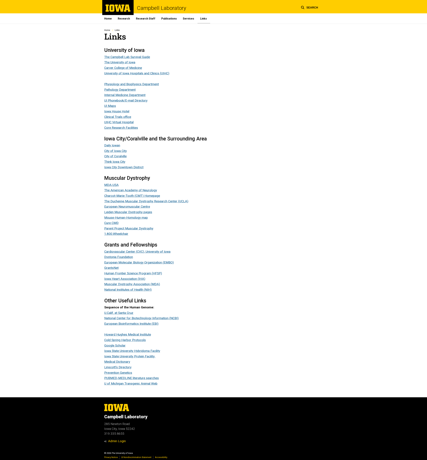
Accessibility (161, 457)
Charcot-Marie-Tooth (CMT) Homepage (132, 196)
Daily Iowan (112, 145)
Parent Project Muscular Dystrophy (128, 228)
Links (203, 18)
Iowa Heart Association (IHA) (124, 279)
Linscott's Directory (117, 367)
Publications (169, 18)
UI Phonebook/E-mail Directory (125, 100)
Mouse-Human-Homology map (126, 217)
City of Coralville (115, 156)
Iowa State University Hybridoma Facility (132, 351)
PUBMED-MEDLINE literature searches (131, 378)
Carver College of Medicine (123, 68)
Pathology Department (120, 90)
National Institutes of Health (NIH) (128, 290)
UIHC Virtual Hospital (119, 122)
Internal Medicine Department (124, 95)
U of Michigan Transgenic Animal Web (130, 383)
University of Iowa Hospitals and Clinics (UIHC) (136, 73)
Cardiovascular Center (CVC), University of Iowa (137, 252)
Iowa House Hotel (116, 111)
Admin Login (117, 441)
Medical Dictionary (117, 362)
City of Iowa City (115, 151)
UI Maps (110, 106)
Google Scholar (115, 345)
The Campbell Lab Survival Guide (127, 57)
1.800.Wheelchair (116, 234)
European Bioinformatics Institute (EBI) (131, 324)
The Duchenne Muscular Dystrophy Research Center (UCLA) (146, 201)
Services (188, 18)
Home (108, 18)
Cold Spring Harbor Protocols (125, 340)
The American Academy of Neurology (130, 190)
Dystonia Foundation (118, 257)
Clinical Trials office (117, 117)
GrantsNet (111, 268)
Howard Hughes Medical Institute (127, 334)
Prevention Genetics (118, 373)
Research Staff (145, 18)
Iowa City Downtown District (123, 167)
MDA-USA (111, 185)
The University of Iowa (119, 62)
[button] (309, 7)
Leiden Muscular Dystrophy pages (128, 212)
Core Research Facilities (121, 128)
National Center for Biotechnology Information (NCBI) (141, 318)
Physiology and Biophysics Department (131, 84)
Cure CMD (111, 223)
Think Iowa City (114, 162)
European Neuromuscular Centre (127, 206)
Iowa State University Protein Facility (129, 356)
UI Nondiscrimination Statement (136, 457)
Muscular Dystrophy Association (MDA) (132, 284)
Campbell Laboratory (161, 8)
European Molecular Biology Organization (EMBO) (139, 262)
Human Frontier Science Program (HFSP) (133, 273)
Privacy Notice (111, 457)
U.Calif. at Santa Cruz (118, 313)
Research (124, 18)
